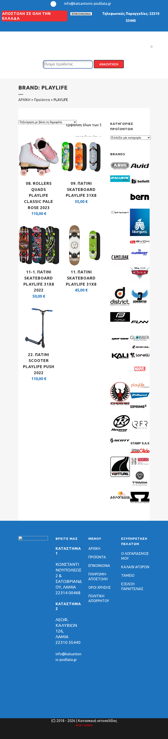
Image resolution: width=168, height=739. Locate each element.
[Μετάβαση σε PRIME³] (140, 410)
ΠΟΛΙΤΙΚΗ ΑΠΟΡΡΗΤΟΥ (98, 598)
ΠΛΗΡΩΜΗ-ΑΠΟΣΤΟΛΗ (98, 576)
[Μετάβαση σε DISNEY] (140, 281)
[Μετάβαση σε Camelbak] (120, 266)
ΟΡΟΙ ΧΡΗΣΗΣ (99, 587)
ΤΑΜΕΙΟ (127, 575)
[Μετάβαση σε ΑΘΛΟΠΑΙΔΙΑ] (120, 498)
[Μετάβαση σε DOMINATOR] (140, 305)
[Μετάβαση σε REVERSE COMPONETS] (120, 431)
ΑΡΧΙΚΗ (94, 548)
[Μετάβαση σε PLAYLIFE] (140, 388)
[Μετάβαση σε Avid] (140, 170)
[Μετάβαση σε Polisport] (140, 397)
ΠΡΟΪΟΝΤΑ (97, 557)
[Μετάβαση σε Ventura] (120, 476)
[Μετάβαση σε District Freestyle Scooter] (120, 305)
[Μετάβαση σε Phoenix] (120, 404)
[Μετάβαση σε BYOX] (140, 243)
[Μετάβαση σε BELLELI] (140, 186)
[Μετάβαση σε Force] (120, 320)
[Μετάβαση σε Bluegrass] (140, 235)
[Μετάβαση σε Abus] (120, 170)
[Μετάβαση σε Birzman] (120, 217)
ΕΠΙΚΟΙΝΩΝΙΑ (81, 13)
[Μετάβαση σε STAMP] (140, 443)
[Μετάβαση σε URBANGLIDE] (140, 452)
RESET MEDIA (84, 725)
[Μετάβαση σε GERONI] (120, 341)
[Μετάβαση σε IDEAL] (140, 347)
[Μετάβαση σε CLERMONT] (140, 256)
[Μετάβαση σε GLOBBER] (140, 339)
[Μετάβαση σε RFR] (140, 433)
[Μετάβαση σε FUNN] (140, 330)
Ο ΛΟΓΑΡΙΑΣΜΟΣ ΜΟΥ (135, 556)
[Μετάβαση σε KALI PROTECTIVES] (120, 358)
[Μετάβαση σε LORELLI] (140, 356)
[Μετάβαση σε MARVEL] (140, 375)
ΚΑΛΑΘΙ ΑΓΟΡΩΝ (135, 567)
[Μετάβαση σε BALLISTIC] (120, 181)
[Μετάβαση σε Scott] (120, 441)
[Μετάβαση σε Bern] (140, 201)
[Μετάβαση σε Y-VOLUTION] (140, 487)
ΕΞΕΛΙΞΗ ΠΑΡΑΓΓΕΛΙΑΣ (132, 586)
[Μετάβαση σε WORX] (140, 464)
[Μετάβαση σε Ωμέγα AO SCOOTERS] (140, 502)
